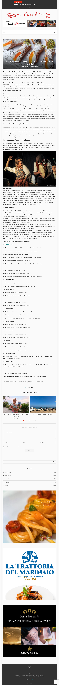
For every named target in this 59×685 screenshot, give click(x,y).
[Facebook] (29, 7)
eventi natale (30, 381)
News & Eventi (30, 472)
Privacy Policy (29, 673)
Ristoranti (30, 479)
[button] (22, 2)
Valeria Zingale (25, 66)
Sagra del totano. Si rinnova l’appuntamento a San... (27, 4)
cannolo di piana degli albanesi (10, 381)
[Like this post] (26, 387)
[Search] (55, 32)
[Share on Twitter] (29, 387)
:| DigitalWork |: (32, 679)
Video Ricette (30, 475)
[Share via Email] (32, 387)
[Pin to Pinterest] (31, 387)
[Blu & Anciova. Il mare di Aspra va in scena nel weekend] (43, 404)
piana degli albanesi (39, 381)
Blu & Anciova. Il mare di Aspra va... (42, 415)
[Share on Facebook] (28, 387)
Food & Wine (30, 482)
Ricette (30, 485)
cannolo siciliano (22, 381)
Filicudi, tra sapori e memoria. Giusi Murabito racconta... (16, 415)
